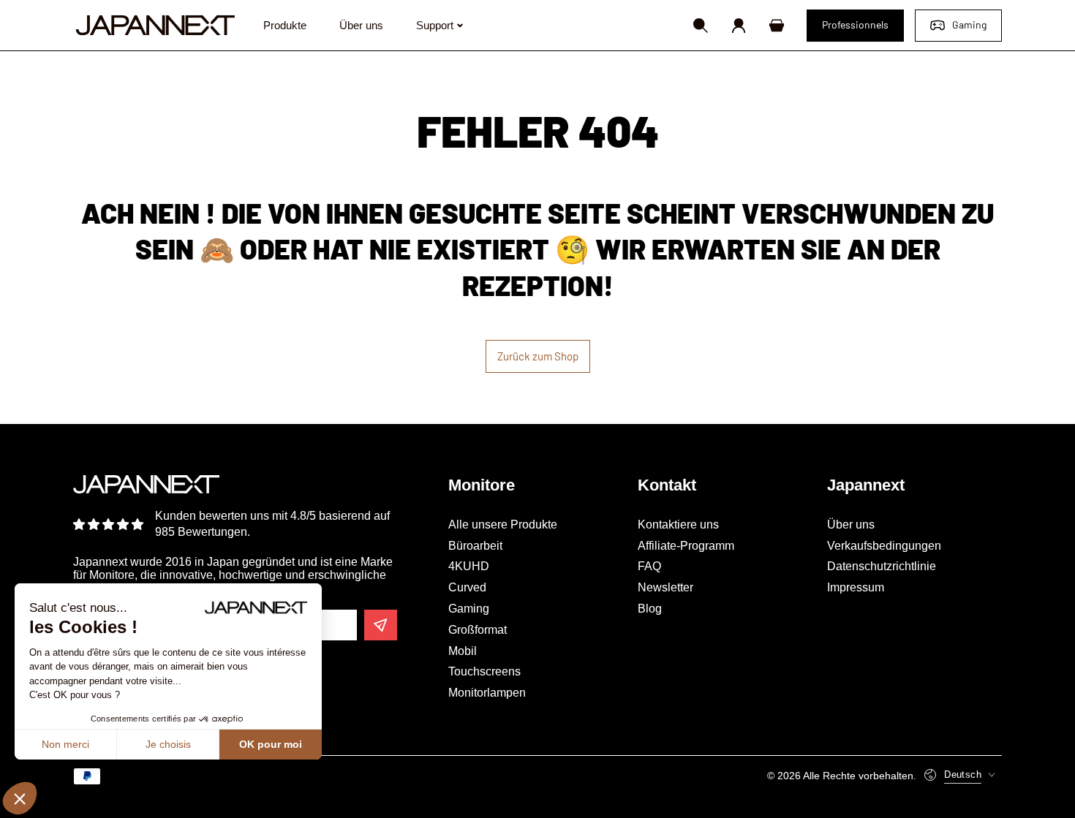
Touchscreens (484, 671)
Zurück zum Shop (537, 356)
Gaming (969, 24)
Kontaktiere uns (678, 524)
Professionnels (855, 24)
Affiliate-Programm (686, 545)
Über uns (851, 524)
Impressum (855, 587)
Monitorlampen (487, 692)
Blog (650, 608)
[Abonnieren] (380, 625)
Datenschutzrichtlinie (881, 566)
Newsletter (665, 587)
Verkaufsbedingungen (884, 545)
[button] (701, 26)
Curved (467, 587)
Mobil (462, 651)
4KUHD (468, 566)
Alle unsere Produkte (502, 524)
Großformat (477, 630)
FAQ (649, 566)
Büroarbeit (475, 545)
